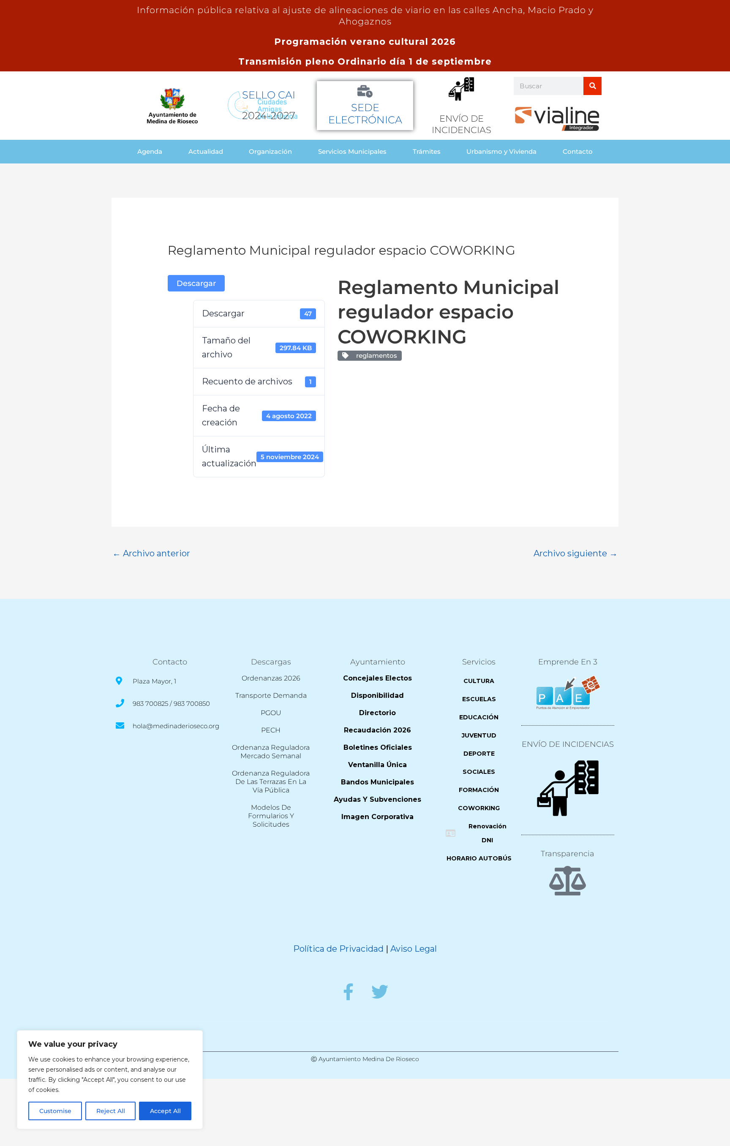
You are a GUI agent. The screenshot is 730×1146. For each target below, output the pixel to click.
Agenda (149, 151)
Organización (270, 151)
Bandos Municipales (377, 782)
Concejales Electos (377, 678)
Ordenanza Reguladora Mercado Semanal (271, 751)
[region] (110, 1079)
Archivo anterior (151, 553)
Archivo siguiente (576, 553)
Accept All (165, 1111)
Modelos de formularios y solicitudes (271, 815)
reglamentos (375, 355)
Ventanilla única (377, 765)
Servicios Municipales (352, 151)
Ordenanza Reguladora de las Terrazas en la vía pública (271, 781)
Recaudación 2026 (377, 730)
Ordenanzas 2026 (271, 678)
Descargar (196, 283)
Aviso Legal (413, 949)
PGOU (271, 713)
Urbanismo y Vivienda (501, 151)
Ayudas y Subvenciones (377, 799)
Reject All (110, 1111)
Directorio (377, 713)
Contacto (578, 151)
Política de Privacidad (338, 949)
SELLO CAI (268, 95)
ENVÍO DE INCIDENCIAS (568, 744)
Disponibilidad (377, 695)
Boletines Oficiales (377, 747)
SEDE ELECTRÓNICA (365, 113)
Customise (55, 1111)
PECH (271, 730)
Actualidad (205, 151)
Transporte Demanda (271, 695)
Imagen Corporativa (377, 817)
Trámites (427, 151)
